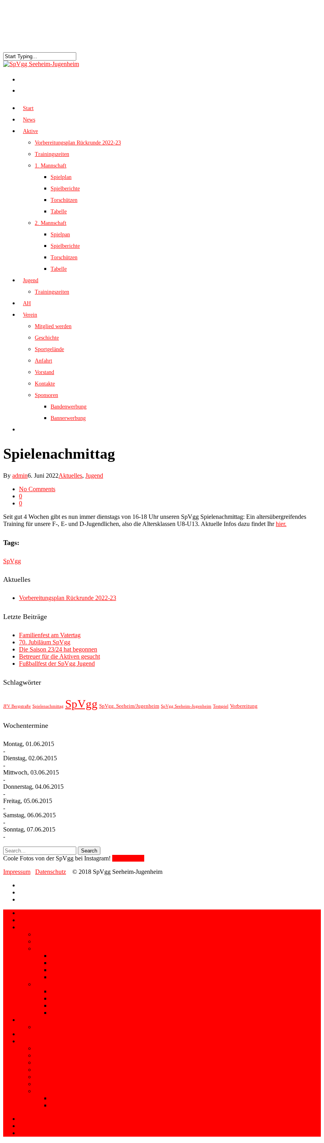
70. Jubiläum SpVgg (44, 642)
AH (23, 1034)
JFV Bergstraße (17, 706)
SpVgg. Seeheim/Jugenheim (129, 706)
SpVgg (12, 561)
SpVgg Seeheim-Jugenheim (186, 706)
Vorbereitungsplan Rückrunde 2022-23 (78, 143)
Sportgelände (49, 349)
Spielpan (60, 234)
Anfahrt (43, 361)
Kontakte (45, 384)
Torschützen (64, 200)
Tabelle (59, 212)
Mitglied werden (53, 326)
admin (20, 475)
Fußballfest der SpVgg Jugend (57, 663)
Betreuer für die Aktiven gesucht (59, 656)
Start (24, 912)
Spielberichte (65, 189)
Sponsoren (46, 395)
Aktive (27, 927)
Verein (27, 1041)
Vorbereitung (244, 706)
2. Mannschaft (50, 223)
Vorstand (44, 372)
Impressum (16, 871)
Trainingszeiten (52, 154)
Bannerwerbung (68, 418)
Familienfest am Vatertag (50, 635)
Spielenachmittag (48, 706)
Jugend (94, 475)
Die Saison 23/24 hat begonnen (58, 649)
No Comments (37, 489)
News (26, 920)
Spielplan (61, 177)
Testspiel (220, 706)
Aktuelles (70, 475)
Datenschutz (50, 871)
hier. (281, 523)
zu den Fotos (128, 858)
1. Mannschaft (50, 166)
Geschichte (47, 338)
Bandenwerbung (69, 407)
